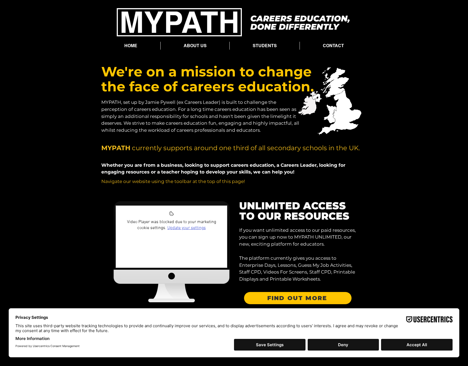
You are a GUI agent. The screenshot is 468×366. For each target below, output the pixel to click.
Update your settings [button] (186, 228)
